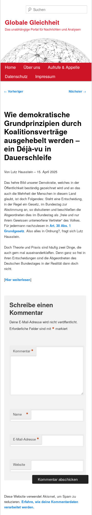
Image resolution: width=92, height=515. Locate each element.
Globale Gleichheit (32, 22)
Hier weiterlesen (17, 279)
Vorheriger (13, 91)
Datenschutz (16, 76)
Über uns (32, 67)
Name (20, 414)
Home (10, 67)
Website (19, 464)
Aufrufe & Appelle (64, 67)
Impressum (45, 76)
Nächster (77, 91)
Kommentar (23, 351)
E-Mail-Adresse (26, 439)
